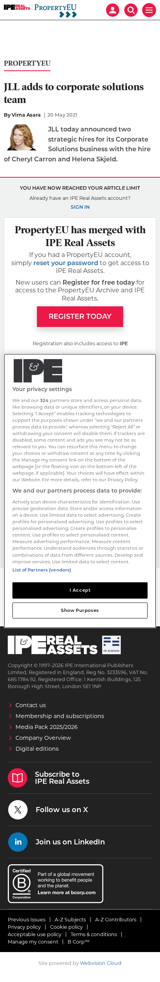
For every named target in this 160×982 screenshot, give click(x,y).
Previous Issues (26, 920)
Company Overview (43, 737)
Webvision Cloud (101, 963)
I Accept (80, 589)
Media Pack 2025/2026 (47, 726)
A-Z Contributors (115, 920)
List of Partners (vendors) (41, 569)
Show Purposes (80, 610)
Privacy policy (24, 927)
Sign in (80, 207)
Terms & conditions (94, 934)
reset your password (65, 263)
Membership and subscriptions (60, 716)
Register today (80, 316)
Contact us (31, 705)
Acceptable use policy (34, 934)
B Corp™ (79, 942)
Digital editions (37, 748)
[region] (80, 491)
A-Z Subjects (70, 920)
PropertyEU (27, 63)
